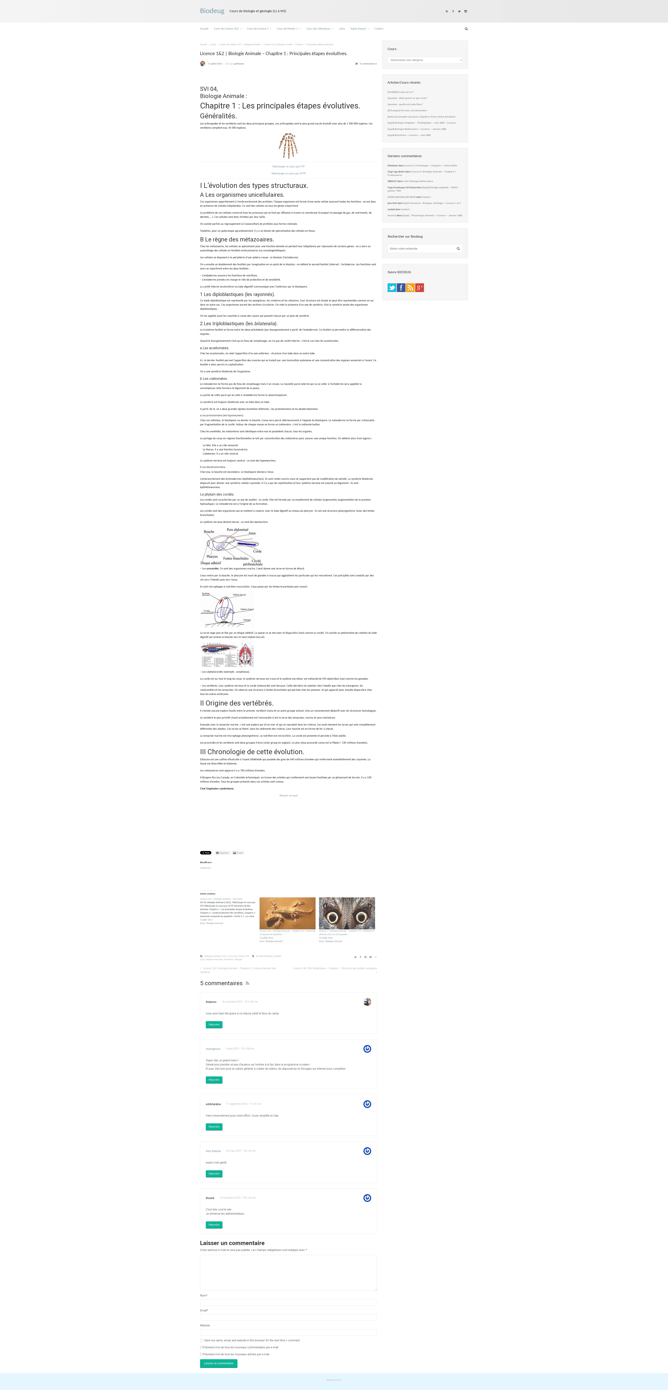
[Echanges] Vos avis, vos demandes (407, 110)
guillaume (239, 63)
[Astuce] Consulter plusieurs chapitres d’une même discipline (422, 116)
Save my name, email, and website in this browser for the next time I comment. (252, 1340)
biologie (277, 956)
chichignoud (213, 1049)
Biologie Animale (252, 44)
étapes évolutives (214, 959)
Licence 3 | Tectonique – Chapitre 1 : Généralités (430, 165)
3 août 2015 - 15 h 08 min (239, 1048)
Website (205, 1325)
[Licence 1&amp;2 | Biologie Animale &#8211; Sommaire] (230, 911)
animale (259, 956)
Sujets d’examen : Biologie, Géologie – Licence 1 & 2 (431, 203)
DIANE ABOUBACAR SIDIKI (402, 197)
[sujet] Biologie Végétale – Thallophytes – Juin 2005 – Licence (422, 122)
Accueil (203, 44)
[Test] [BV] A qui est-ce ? (401, 92)
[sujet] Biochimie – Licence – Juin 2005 (409, 135)
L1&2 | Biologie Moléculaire (418, 181)
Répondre (214, 1024)
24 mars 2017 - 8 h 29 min (241, 1150)
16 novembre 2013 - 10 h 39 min (240, 1001)
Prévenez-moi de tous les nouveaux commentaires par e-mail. (241, 1347)
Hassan (392, 215)
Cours (213, 44)
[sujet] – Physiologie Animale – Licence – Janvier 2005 (432, 215)
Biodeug (212, 11)
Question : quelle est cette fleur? (405, 104)
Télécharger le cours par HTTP (288, 173)
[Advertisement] (288, 77)
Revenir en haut (288, 795)
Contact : (427, 197)
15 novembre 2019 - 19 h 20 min (238, 1197)
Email (204, 1310)
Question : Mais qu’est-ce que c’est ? (407, 98)
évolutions (228, 959)
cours (202, 959)
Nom (203, 1295)
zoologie (238, 959)
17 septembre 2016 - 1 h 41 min (243, 1104)
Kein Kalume (213, 1151)
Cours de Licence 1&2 (230, 44)
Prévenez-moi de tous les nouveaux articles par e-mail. (236, 1354)
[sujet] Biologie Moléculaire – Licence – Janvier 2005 (417, 129)
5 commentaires (368, 63)
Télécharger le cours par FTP (288, 166)
